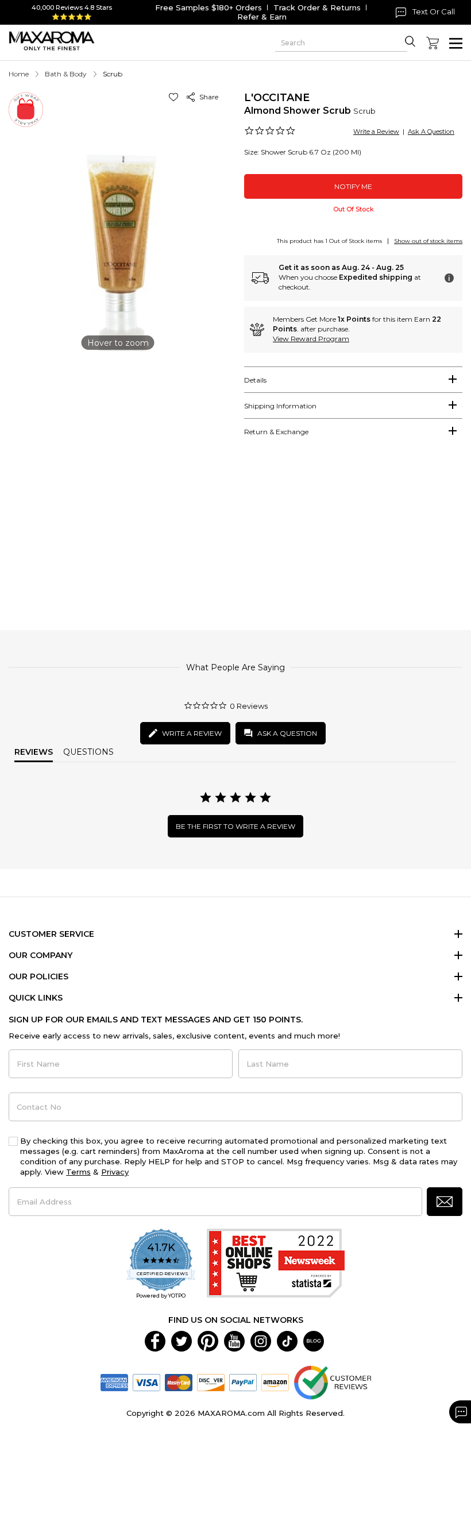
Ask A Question (431, 132)
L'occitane (277, 97)
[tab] (353, 379)
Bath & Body (66, 74)
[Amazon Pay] (275, 1381)
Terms (78, 1171)
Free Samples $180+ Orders (208, 7)
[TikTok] (287, 1340)
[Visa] (146, 1381)
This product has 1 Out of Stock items (329, 241)
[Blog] (313, 1340)
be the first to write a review (235, 826)
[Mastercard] (178, 1381)
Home (19, 74)
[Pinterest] (208, 1340)
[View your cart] (432, 43)
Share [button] (207, 96)
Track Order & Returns (317, 7)
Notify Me (353, 186)
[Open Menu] (455, 43)
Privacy (115, 1171)
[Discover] (211, 1381)
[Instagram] (260, 1340)
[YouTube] (234, 1340)
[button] (175, 96)
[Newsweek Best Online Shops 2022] (276, 1264)
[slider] (235, 537)
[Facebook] (155, 1340)
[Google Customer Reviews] (332, 1381)
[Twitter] (181, 1340)
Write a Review (376, 132)
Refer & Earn (262, 16)
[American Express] (114, 1381)
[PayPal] (243, 1381)
